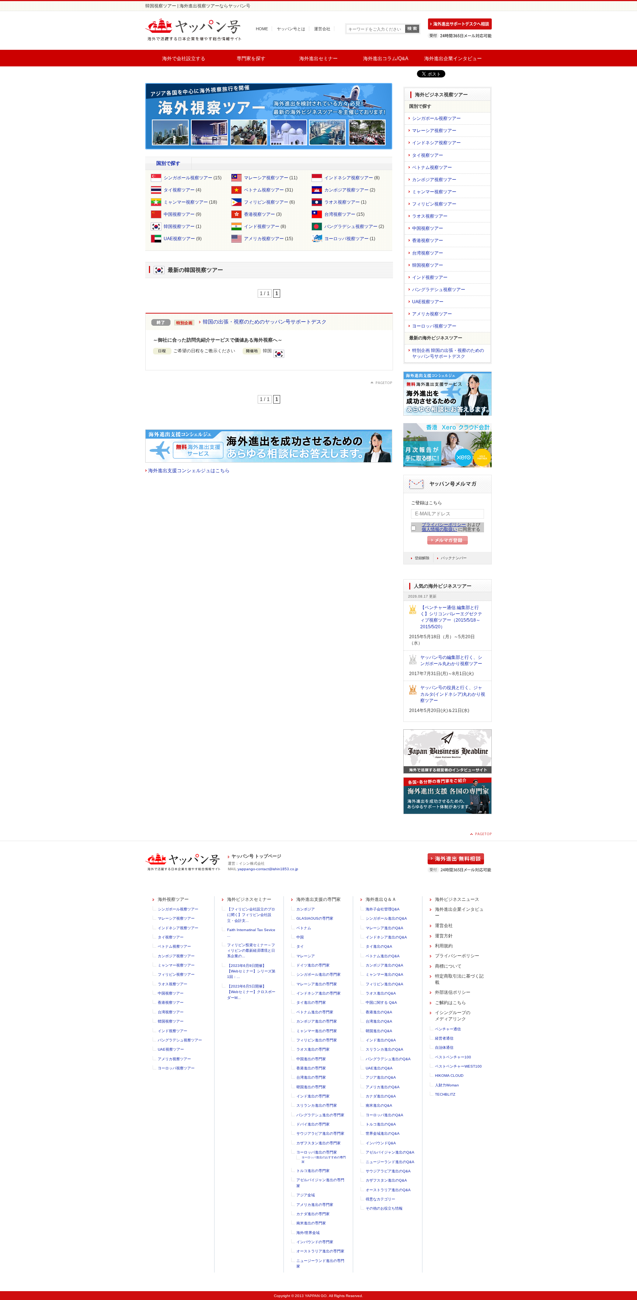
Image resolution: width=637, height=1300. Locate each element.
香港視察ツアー (259, 214)
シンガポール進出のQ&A (386, 918)
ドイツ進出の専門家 (313, 965)
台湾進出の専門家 (311, 1077)
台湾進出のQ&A (379, 1021)
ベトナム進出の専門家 (314, 1012)
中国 (300, 937)
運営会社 (322, 29)
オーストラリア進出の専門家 (320, 1251)
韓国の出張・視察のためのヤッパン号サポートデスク (265, 322)
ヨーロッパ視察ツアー (346, 238)
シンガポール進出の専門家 (318, 974)
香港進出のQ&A (379, 1012)
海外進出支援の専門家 (318, 899)
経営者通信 (444, 1038)
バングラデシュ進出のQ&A (388, 1059)
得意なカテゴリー (380, 1199)
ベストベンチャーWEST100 (458, 1066)
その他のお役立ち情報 (384, 1208)
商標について (448, 966)
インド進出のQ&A (381, 1040)
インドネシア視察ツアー (348, 178)
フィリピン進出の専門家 (316, 1040)
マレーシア (305, 956)
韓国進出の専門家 (311, 1087)
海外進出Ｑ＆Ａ (381, 899)
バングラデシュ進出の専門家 (320, 1115)
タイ (300, 946)
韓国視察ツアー (179, 226)
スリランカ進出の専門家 (316, 1105)
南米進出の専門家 (311, 1223)
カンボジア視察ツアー (346, 190)
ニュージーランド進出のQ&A (390, 1162)
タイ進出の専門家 (311, 1002)
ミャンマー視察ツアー (186, 202)
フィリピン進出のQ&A (384, 984)
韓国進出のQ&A (379, 1031)
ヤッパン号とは (291, 29)
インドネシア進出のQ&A (386, 937)
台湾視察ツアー (339, 214)
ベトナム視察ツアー (264, 190)
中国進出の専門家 (311, 1059)
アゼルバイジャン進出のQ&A (390, 1152)
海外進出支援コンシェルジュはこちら (189, 470)
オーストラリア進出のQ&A (388, 1190)
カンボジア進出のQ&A (384, 965)
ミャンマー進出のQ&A (384, 974)
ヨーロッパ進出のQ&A (384, 1115)
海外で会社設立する (183, 58)
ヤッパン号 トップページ (256, 856)
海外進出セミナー (318, 58)
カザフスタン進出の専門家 (318, 1143)
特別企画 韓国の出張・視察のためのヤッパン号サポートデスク (448, 353)
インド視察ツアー (261, 226)
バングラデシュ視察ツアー (350, 226)
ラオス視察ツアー (342, 202)
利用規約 (444, 946)
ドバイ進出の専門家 (313, 1124)
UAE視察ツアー (179, 238)
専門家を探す (251, 58)
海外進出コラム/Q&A (385, 58)
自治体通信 (444, 1047)
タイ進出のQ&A (379, 946)
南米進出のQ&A (379, 1105)
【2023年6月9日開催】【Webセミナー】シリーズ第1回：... (251, 971)
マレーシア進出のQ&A (384, 928)
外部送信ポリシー (452, 992)
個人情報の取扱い (439, 529)
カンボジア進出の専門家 (316, 1021)
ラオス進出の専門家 (313, 1049)
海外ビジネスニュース (457, 899)
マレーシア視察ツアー (266, 178)
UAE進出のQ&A (379, 1068)
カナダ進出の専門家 (313, 1214)
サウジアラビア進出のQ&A (388, 1171)
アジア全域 (305, 1195)
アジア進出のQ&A (381, 1077)
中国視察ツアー (179, 214)
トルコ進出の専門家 (313, 1171)
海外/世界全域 (308, 1233)
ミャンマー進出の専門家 (316, 1031)
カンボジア (305, 909)
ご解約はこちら (450, 1002)
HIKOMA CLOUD (449, 1075)
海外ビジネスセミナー (249, 899)
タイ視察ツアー (179, 190)
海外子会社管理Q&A (383, 909)
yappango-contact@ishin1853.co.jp (268, 869)
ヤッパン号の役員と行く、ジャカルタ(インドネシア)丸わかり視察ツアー (452, 694)
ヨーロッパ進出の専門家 (316, 1152)
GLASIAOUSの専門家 (314, 918)
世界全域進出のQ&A (383, 1133)
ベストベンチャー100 (453, 1057)
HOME (262, 29)
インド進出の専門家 (313, 1096)
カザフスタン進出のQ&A (386, 1180)
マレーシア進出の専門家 (316, 984)
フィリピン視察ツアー (266, 202)
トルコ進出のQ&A (381, 1124)
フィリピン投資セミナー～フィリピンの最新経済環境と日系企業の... (251, 950)
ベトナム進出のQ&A (383, 956)
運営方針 (444, 936)
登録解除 (422, 558)
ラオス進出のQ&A (381, 993)
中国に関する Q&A (381, 1002)
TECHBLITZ (445, 1094)
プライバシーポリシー (444, 524)
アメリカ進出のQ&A (383, 1087)
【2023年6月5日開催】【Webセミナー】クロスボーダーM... (251, 992)
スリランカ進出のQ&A (384, 1049)
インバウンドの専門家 (314, 1242)
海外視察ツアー (173, 899)
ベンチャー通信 (448, 1029)
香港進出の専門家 (311, 1068)
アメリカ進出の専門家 (314, 1205)
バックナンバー (454, 558)
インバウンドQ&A (381, 1143)
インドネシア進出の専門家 (318, 993)
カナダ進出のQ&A (381, 1096)
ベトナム (303, 928)
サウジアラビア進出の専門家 (320, 1133)
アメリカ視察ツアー (264, 238)
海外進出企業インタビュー (453, 58)
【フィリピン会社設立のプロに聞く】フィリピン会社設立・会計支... (251, 915)
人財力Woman (447, 1085)
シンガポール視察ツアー (188, 178)
